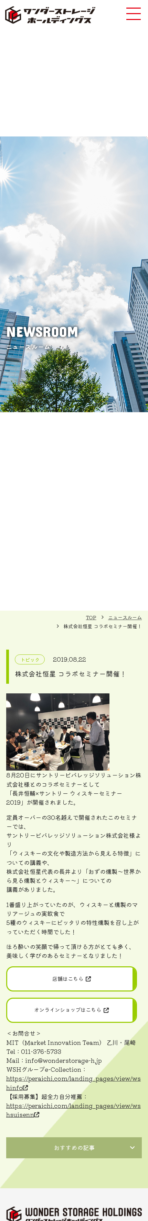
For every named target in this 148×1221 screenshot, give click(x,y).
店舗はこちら (67, 978)
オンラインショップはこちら (67, 1009)
